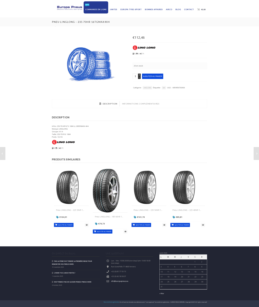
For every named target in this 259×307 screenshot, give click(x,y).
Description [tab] (109, 104)
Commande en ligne (96, 9)
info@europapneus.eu (119, 281)
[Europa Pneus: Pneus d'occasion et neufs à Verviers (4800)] (69, 8)
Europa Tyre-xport (131, 9)
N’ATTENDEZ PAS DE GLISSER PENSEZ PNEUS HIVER (72, 282)
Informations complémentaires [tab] (140, 104)
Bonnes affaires (154, 9)
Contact (189, 9)
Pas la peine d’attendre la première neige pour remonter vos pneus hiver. (72, 262)
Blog (178, 9)
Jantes (113, 9)
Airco (169, 9)
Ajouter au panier (152, 76)
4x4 (164, 88)
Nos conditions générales (111, 302)
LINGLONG (147, 88)
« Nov (161, 293)
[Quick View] (87, 225)
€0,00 (203, 9)
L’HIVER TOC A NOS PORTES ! (64, 273)
